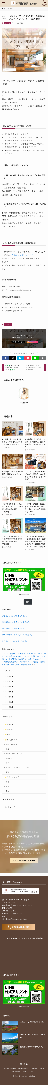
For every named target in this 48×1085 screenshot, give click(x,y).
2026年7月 (9, 681)
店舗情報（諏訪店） (24, 1068)
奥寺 (7, 782)
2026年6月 (9, 686)
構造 (7, 772)
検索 (28, 602)
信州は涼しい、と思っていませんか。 (16, 622)
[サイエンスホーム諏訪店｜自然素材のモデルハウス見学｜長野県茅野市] (24, 3)
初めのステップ (11, 744)
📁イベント (9, 729)
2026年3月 (9, 702)
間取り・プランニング (14, 753)
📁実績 (7, 734)
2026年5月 (9, 691)
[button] (5, 358)
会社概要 (13, 1068)
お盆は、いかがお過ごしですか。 (15, 616)
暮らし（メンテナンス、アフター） (18, 767)
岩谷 (7, 786)
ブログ (42, 1068)
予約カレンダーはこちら (22, 255)
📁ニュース (9, 724)
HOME (6, 1068)
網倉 (7, 791)
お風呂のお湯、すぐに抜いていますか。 (17, 634)
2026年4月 (9, 696)
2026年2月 (9, 707)
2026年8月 (9, 676)
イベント (7, 23)
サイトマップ (10, 807)
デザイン (9, 763)
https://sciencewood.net (16, 919)
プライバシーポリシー (29, 1072)
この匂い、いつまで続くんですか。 (16, 641)
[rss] (27, 1064)
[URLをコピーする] (42, 358)
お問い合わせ (15, 1072)
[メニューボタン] (3, 3)
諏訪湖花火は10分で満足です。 (14, 628)
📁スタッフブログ (12, 777)
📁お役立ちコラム (12, 739)
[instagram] (24, 1064)
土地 (7, 749)
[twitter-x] (21, 1064)
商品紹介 (35, 1068)
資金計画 (9, 758)
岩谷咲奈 (24, 402)
